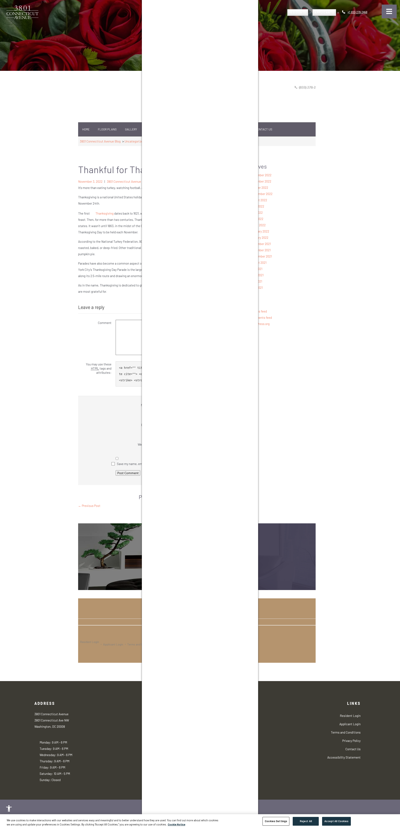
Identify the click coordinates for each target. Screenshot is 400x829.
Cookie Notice (176, 824)
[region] (200, 821)
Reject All (306, 821)
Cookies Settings (276, 821)
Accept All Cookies (336, 821)
